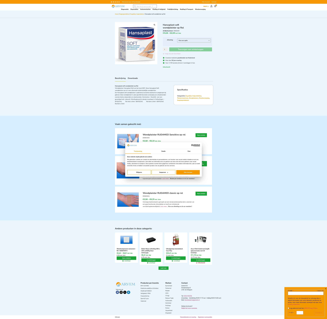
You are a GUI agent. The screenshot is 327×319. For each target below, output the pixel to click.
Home (116, 14)
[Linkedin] (128, 292)
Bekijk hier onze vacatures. (189, 308)
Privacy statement (294, 304)
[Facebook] (117, 292)
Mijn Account (206, 2)
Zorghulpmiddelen (124, 14)
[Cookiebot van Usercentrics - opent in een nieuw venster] (192, 145)
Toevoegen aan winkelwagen (190, 49)
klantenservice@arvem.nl (192, 300)
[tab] (120, 79)
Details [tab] (163, 151)
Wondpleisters (193, 98)
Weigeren (139, 172)
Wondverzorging (204, 98)
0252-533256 (188, 296)
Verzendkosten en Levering (188, 317)
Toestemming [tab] (138, 151)
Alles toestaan (188, 172)
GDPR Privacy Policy (310, 308)
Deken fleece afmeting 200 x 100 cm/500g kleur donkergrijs (150, 251)
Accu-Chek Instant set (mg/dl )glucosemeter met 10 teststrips (200, 251)
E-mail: (290, 290)
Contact (214, 2)
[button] (154, 24)
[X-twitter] (124, 292)
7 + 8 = (291, 312)
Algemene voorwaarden (205, 317)
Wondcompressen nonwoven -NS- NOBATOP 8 (126, 250)
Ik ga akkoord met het (303, 308)
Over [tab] (189, 151)
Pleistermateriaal (182, 98)
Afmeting (170, 40)
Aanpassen (162, 172)
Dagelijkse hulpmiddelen (137, 14)
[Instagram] (121, 292)
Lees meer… (166, 179)
